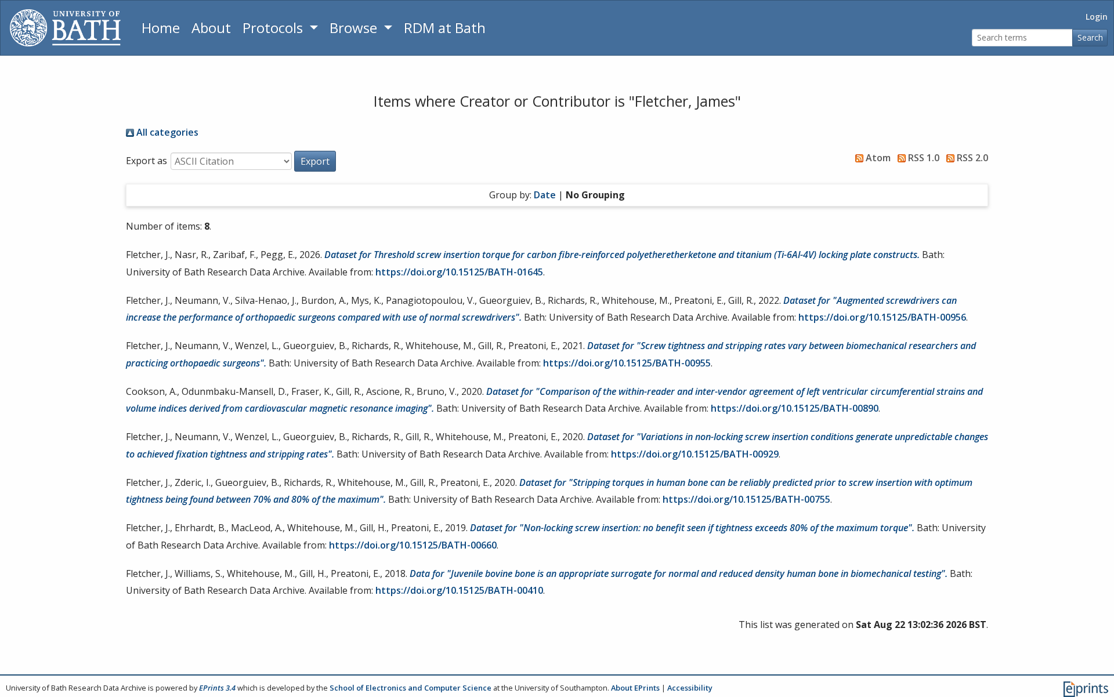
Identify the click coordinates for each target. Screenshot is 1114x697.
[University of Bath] (65, 27)
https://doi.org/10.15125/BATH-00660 (413, 545)
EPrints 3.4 (217, 688)
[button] (315, 161)
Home (161, 27)
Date (545, 194)
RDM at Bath (445, 27)
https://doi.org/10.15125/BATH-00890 (794, 408)
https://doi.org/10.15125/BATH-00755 (746, 499)
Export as (146, 160)
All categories (166, 132)
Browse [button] (355, 27)
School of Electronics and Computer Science (410, 688)
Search (1090, 37)
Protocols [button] (274, 27)
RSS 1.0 (922, 157)
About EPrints (635, 688)
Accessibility (689, 688)
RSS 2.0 (971, 157)
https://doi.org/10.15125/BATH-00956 (882, 317)
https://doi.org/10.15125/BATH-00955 (627, 363)
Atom (877, 157)
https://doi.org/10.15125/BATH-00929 (695, 454)
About (211, 27)
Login (1097, 16)
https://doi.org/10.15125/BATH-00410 (459, 590)
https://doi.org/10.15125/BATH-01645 (459, 272)
